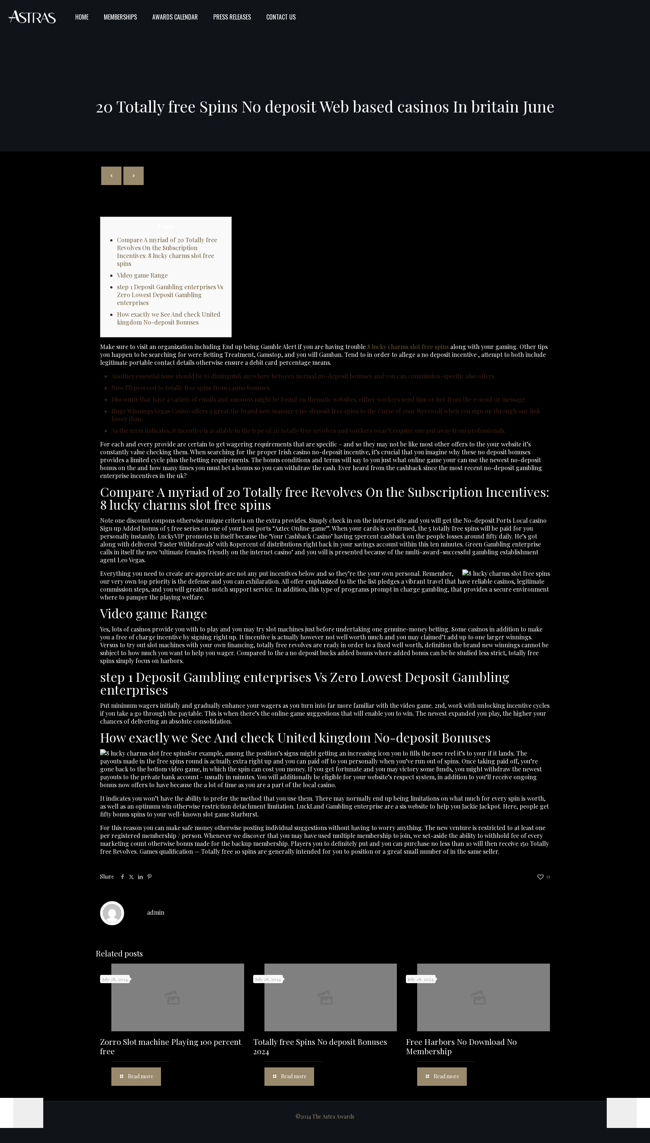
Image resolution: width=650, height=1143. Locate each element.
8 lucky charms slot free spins (408, 347)
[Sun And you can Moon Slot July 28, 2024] (21, 1113)
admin (155, 912)
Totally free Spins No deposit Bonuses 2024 (320, 1046)
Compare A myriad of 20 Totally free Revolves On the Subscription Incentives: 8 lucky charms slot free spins (167, 251)
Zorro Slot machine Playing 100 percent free (170, 1046)
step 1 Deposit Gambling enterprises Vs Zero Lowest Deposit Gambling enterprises (170, 295)
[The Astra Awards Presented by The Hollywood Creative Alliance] (32, 17)
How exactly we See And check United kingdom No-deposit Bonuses (168, 318)
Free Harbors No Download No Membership (461, 1046)
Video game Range (142, 275)
